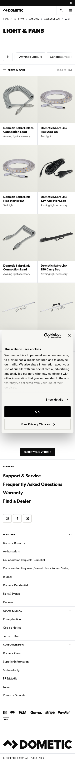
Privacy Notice (12, 619)
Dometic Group (25, 653)
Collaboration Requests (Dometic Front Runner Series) (36, 568)
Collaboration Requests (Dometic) (24, 560)
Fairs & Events (11, 593)
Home (6, 19)
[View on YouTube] (27, 518)
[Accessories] (8, 57)
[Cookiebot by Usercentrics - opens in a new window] (45, 335)
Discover (9, 534)
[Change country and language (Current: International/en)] (71, 3)
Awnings (34, 19)
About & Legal (12, 610)
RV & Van (19, 19)
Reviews (8, 602)
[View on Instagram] (7, 518)
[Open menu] (70, 10)
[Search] (61, 10)
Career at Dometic (26, 695)
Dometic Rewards (14, 543)
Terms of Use (10, 636)
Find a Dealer (17, 501)
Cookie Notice (12, 627)
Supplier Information (16, 661)
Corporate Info (13, 644)
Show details (54, 399)
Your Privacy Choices (35, 424)
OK (37, 411)
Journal (7, 577)
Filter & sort (16, 70)
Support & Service (22, 476)
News (18, 687)
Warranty (13, 492)
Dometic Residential (27, 585)
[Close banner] (69, 335)
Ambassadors (11, 551)
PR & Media (22, 678)
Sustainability (11, 670)
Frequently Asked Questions (32, 484)
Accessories (52, 19)
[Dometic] (13, 10)
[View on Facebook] (17, 518)
